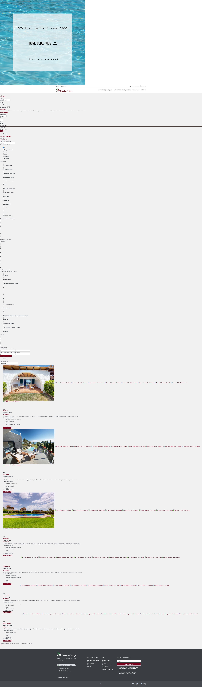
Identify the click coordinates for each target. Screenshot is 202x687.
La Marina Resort (7, 169)
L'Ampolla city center (9, 173)
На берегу (6, 200)
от (3, 426)
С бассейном (6, 204)
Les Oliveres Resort (8, 181)
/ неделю (10, 426)
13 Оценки (6, 414)
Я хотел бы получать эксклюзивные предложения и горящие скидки (127, 673)
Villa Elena (6, 474)
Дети (1, 118)
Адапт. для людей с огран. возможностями (15, 315)
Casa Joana (6, 538)
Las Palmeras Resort (8, 177)
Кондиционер (7, 279)
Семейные (6, 208)
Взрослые (3, 114)
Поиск (1, 95)
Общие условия (106, 660)
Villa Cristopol (7, 623)
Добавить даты (4, 112)
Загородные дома (8, 192)
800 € (6, 638)
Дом (5, 154)
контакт (143, 90)
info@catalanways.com (65, 672)
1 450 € (7, 489)
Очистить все (3, 139)
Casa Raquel (6, 566)
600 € (6, 553)
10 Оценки (6, 598)
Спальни (2, 127)
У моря (5, 212)
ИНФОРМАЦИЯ (7, 428)
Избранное (143, 86)
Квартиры (6, 196)
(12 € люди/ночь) (8, 545)
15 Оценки (6, 478)
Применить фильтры (6, 356)
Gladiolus (5, 410)
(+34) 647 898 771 (64, 670)
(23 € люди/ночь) (8, 481)
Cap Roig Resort (7, 165)
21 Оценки (6, 570)
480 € (6, 426)
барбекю (5, 331)
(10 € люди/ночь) (8, 573)
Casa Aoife (6, 595)
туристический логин (135, 86)
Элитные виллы (7, 215)
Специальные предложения (122, 90)
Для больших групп (9, 188)
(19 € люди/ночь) (8, 630)
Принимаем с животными (10, 283)
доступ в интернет (8, 323)
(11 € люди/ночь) (8, 602)
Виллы (5, 185)
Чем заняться (136, 90)
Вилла (6, 152)
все (5, 147)
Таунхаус (6, 158)
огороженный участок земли (11, 327)
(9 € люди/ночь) (8, 418)
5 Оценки (6, 627)
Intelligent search (5, 104)
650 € (6, 582)
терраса (5, 319)
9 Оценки (6, 541)
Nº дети (2, 123)
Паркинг (5, 312)
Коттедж (6, 156)
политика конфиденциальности (128, 668)
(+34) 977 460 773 (64, 669)
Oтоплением (6, 308)
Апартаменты (8, 150)
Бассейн (5, 275)
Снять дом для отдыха (105, 90)
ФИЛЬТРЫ (2, 97)
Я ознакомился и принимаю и (128, 668)
